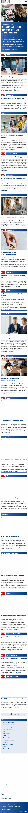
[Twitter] (10, 787)
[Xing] (7, 787)
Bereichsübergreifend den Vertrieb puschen (12, 98)
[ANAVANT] (6, 795)
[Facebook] (2, 787)
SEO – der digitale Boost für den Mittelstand (12, 575)
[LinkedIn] (4, 787)
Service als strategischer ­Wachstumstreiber (12, 217)
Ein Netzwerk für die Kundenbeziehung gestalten (13, 157)
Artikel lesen (14, 49)
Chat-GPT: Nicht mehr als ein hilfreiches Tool (12, 699)
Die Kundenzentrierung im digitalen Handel (12, 77)
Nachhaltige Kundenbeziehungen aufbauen (12, 420)
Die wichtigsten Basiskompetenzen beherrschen (13, 615)
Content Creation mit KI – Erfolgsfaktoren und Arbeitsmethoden (13, 30)
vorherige (8, 714)
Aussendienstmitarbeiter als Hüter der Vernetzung (14, 658)
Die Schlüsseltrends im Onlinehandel (10, 536)
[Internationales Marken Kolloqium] (6, 799)
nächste (20, 714)
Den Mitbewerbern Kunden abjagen (10, 498)
